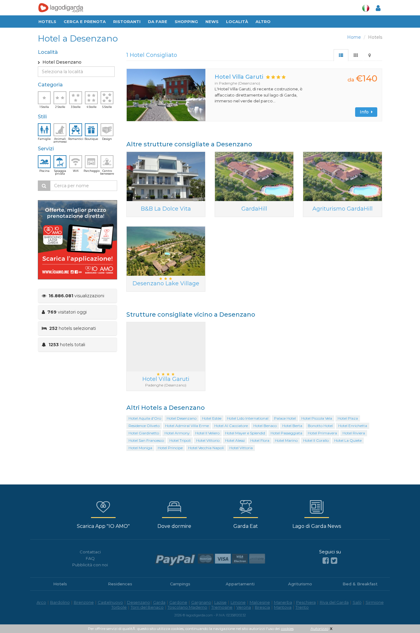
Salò (357, 602)
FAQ (90, 558)
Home (354, 37)
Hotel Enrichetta (352, 425)
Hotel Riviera (354, 433)
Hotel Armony (177, 433)
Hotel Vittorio (208, 440)
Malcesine (260, 602)
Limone (238, 602)
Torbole (119, 607)
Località (237, 21)
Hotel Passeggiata (286, 433)
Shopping (186, 21)
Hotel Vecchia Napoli (206, 447)
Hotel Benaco (265, 425)
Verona (243, 607)
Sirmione (375, 602)
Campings (180, 583)
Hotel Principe (170, 447)
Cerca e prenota (85, 21)
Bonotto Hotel (320, 425)
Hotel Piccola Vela (316, 418)
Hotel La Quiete (348, 440)
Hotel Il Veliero (207, 433)
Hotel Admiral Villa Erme (187, 425)
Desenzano (138, 602)
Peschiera (306, 602)
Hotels (47, 21)
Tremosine (221, 607)
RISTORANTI (127, 21)
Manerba (283, 602)
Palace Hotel (285, 418)
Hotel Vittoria (241, 447)
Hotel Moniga (140, 447)
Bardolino (60, 602)
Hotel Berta (292, 425)
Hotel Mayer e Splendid (245, 433)
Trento (302, 607)
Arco (41, 602)
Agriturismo (300, 583)
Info (365, 112)
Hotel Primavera (322, 433)
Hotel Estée (211, 418)
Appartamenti (240, 583)
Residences (120, 583)
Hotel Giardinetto (144, 433)
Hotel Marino (286, 440)
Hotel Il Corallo (316, 440)
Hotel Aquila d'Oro (145, 418)
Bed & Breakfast (360, 583)
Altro (263, 21)
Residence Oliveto (144, 425)
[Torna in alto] (403, 616)
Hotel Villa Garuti (239, 76)
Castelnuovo (110, 602)
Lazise (220, 602)
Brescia (262, 607)
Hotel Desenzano (181, 418)
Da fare (157, 21)
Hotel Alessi (235, 440)
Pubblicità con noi (90, 564)
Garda (159, 602)
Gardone (178, 602)
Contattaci (90, 551)
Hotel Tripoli (180, 440)
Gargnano (201, 602)
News (212, 21)
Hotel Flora (259, 440)
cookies (287, 628)
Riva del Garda (334, 602)
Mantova (282, 607)
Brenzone (84, 602)
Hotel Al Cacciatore (231, 425)
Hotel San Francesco (146, 440)
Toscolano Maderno (187, 607)
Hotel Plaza (348, 418)
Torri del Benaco (147, 607)
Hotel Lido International (247, 418)
